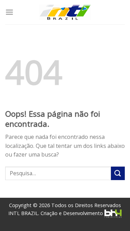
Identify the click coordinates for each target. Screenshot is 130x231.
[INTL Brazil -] (65, 12)
